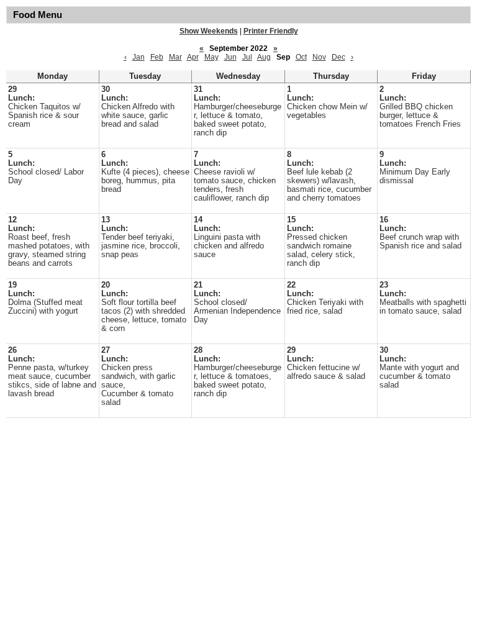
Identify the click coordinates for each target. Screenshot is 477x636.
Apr (193, 57)
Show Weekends (208, 31)
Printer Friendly (270, 31)
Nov (319, 57)
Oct (301, 57)
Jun (230, 57)
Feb (156, 57)
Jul (247, 57)
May (211, 57)
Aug (264, 57)
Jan (138, 57)
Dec (338, 57)
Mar (175, 57)
